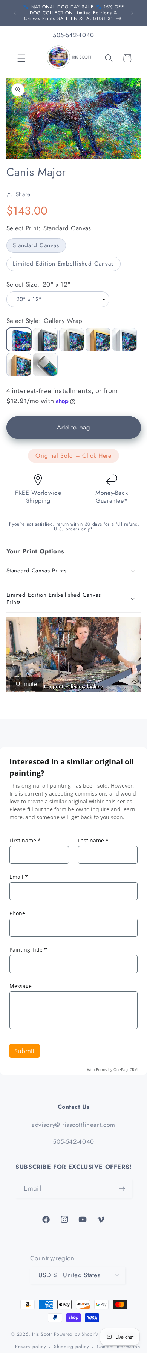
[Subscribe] (122, 1188)
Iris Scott (43, 1334)
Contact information (118, 1346)
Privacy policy (30, 1346)
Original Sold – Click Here (73, 455)
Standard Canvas (36, 245)
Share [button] (23, 194)
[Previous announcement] (14, 13)
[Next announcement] (132, 13)
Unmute (26, 684)
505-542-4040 (73, 34)
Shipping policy (71, 1346)
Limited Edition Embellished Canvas (63, 264)
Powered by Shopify (76, 1334)
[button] (21, 58)
